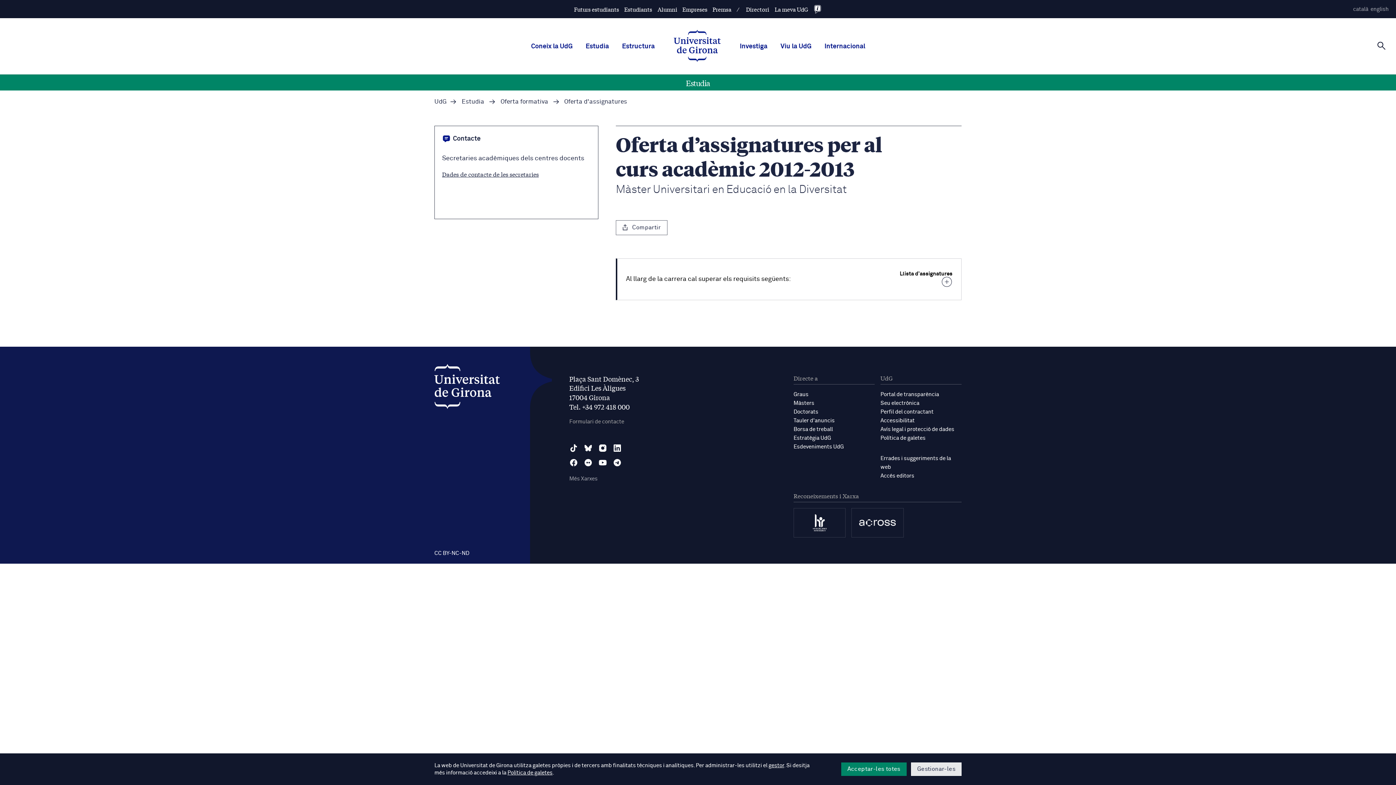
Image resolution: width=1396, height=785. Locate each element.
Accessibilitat (897, 420)
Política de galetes (903, 438)
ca (1360, 9)
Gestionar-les (936, 769)
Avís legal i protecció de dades (917, 429)
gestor (776, 765)
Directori (757, 9)
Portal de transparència (909, 394)
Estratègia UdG (812, 438)
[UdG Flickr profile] (588, 462)
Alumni (667, 9)
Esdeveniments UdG (819, 447)
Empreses (694, 9)
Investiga (753, 46)
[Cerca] (1381, 46)
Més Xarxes (583, 479)
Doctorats (806, 412)
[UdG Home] (697, 46)
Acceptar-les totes (873, 769)
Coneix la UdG (552, 46)
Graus (801, 394)
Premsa (722, 9)
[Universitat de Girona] (467, 388)
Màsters (804, 403)
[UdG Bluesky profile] (588, 448)
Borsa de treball (813, 429)
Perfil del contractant (907, 412)
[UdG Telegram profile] (617, 462)
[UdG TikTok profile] (573, 448)
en (1380, 9)
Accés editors (897, 476)
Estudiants (638, 9)
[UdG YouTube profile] (602, 462)
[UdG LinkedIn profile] (617, 448)
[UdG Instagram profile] (602, 448)
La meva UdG (791, 9)
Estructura (638, 46)
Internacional (845, 46)
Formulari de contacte (596, 421)
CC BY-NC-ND (451, 553)
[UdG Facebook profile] (573, 462)
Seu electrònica (899, 403)
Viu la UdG (796, 46)
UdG (440, 102)
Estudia (597, 46)
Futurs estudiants (596, 9)
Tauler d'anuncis (814, 420)
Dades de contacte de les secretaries (490, 174)
